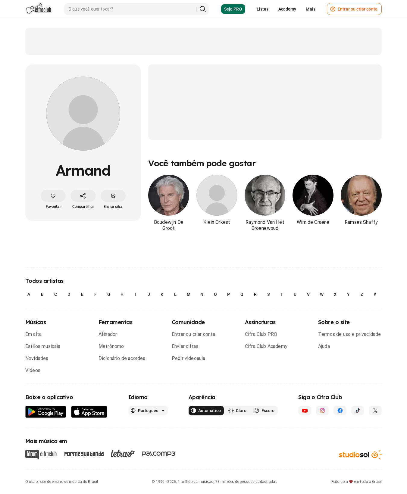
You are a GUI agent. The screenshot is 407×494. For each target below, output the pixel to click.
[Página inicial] (38, 9)
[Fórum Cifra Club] (41, 454)
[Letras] (123, 453)
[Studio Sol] (360, 454)
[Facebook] (339, 410)
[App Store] (89, 412)
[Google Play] (45, 412)
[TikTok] (357, 410)
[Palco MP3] (158, 454)
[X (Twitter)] (375, 410)
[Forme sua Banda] (84, 453)
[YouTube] (304, 410)
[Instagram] (322, 410)
